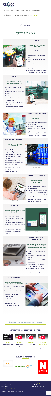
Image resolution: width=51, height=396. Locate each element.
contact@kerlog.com (12, 388)
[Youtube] (39, 383)
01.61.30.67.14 (4, 388)
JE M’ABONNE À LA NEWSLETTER (12, 393)
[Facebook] (37, 383)
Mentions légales (38, 384)
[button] (25, 322)
